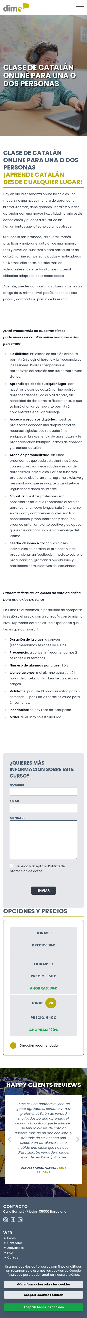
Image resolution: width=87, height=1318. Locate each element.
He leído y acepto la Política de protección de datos (37, 868)
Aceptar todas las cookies (43, 1307)
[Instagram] (5, 1219)
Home (11, 1238)
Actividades (15, 1248)
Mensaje (17, 818)
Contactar (14, 1243)
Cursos (12, 1257)
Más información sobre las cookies (43, 1284)
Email (15, 801)
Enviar (43, 890)
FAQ (10, 1253)
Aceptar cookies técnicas (43, 1295)
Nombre (17, 784)
